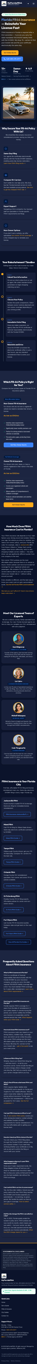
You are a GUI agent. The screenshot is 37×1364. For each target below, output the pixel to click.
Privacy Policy (5, 1361)
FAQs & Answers (6, 1309)
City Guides (5, 1312)
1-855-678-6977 (11, 1330)
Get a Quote (5, 1305)
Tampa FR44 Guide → (13, 862)
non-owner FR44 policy (16, 1116)
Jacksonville (24, 545)
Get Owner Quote (18, 505)
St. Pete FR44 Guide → (13, 910)
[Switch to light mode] (28, 4)
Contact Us (4, 1316)
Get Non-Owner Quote (18, 445)
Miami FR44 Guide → (13, 838)
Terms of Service (15, 1361)
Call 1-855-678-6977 (13, 59)
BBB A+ (3, 79)
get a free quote (22, 1046)
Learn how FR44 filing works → (14, 163)
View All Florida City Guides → (18, 942)
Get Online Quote (10, 53)
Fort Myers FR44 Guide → (14, 933)
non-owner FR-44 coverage (21, 235)
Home (3, 1302)
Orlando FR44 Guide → (14, 886)
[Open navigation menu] (34, 4)
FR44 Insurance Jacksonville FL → (17, 814)
